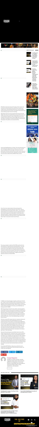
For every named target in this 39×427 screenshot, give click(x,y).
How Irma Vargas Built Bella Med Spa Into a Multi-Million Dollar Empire (35, 86)
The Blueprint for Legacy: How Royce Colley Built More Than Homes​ (35, 55)
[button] (19, 21)
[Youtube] (31, 422)
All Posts (9, 368)
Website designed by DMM (31, 425)
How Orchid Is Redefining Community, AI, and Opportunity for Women (35, 63)
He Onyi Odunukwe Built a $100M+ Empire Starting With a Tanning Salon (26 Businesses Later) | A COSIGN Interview (35, 74)
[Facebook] (28, 419)
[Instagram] (31, 419)
